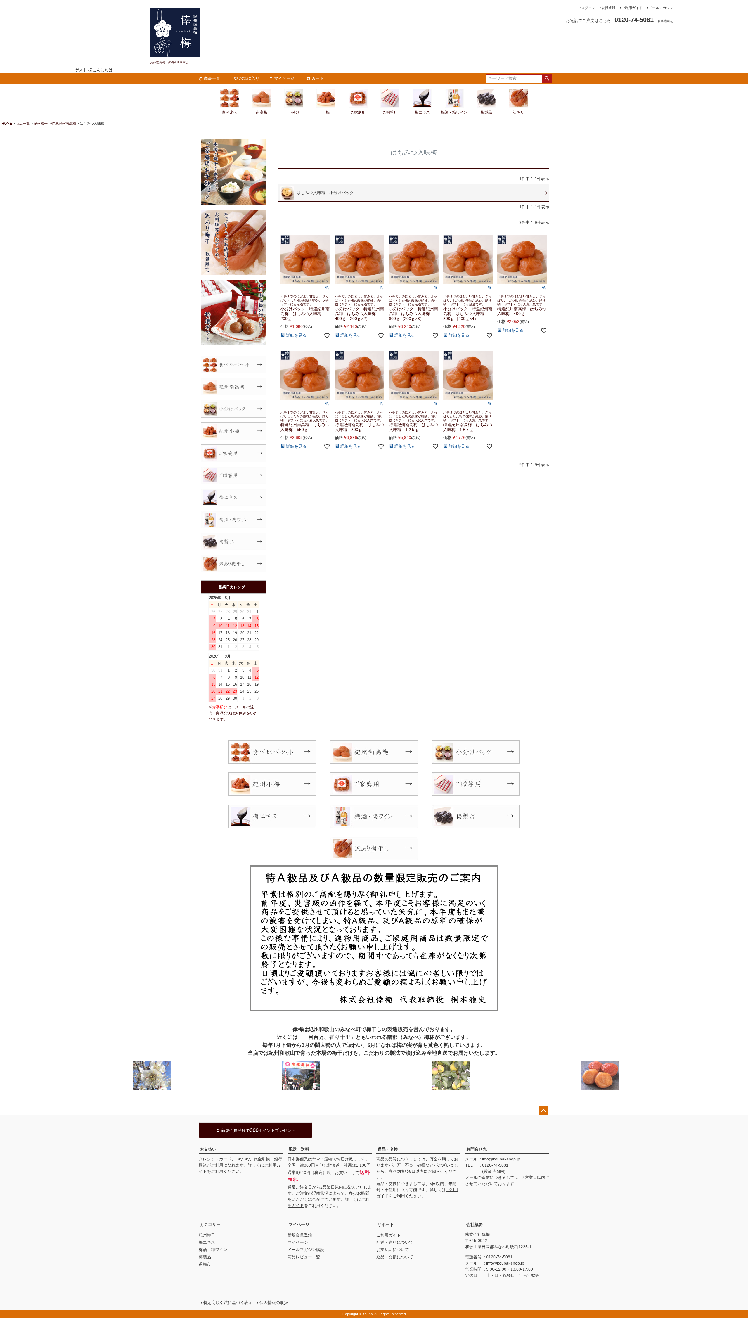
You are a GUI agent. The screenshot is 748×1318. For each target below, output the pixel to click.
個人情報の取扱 (273, 1302)
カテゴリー (210, 1224)
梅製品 (205, 1257)
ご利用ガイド (632, 8)
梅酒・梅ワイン (213, 1249)
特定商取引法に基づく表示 (227, 1302)
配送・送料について (394, 1242)
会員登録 (608, 8)
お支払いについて (392, 1249)
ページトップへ (543, 1110)
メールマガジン (661, 8)
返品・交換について (394, 1257)
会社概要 (474, 1224)
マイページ (284, 78)
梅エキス (207, 1242)
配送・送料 (299, 1149)
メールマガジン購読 (306, 1249)
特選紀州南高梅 (63, 124)
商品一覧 (212, 78)
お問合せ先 (476, 1149)
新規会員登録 (300, 1235)
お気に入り (249, 78)
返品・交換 (388, 1149)
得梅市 (205, 1264)
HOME (6, 124)
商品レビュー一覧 (304, 1257)
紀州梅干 (41, 124)
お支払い (208, 1149)
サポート (386, 1224)
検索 (546, 79)
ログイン (588, 8)
